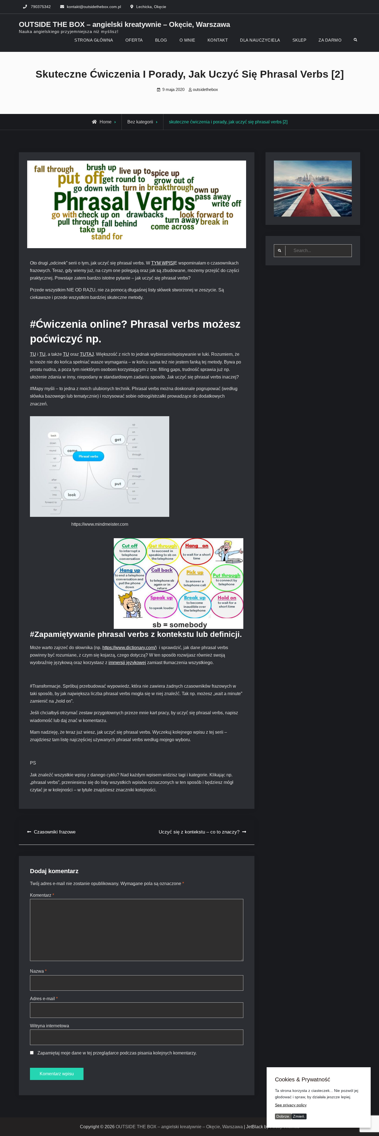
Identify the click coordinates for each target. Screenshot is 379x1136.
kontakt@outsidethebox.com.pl (94, 6)
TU (33, 354)
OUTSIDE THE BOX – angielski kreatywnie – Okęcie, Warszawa (124, 24)
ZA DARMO (330, 40)
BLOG (161, 40)
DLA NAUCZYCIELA (260, 40)
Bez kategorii (140, 122)
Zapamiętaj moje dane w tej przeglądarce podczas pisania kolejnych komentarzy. (117, 1053)
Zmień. (299, 1116)
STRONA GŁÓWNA (93, 40)
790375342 (41, 6)
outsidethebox (205, 89)
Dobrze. (283, 1116)
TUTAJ (87, 354)
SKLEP (299, 40)
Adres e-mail (44, 998)
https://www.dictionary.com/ (128, 647)
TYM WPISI (162, 263)
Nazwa (38, 971)
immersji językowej (127, 662)
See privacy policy (291, 1105)
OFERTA (134, 40)
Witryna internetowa (49, 1025)
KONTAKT (218, 40)
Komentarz (42, 895)
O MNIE (187, 40)
